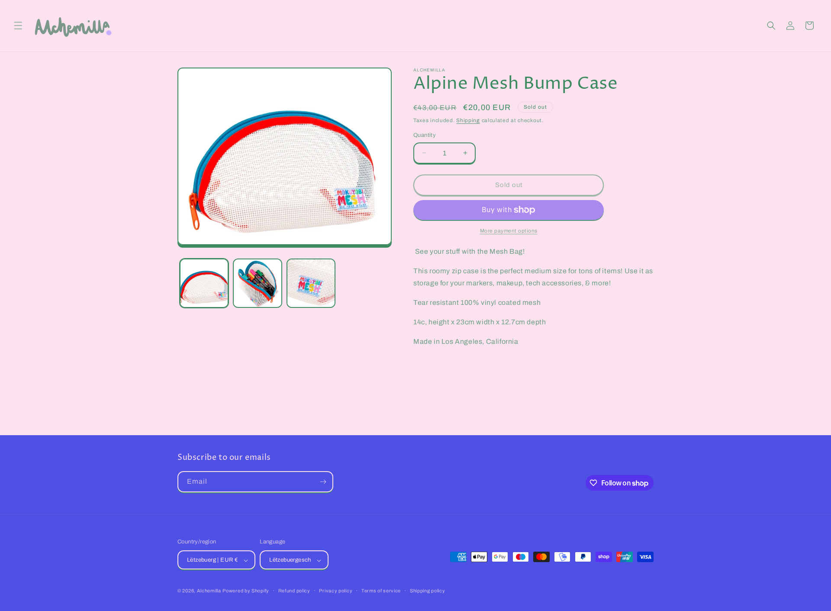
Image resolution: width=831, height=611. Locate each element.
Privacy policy (335, 590)
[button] (18, 25)
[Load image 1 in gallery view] (204, 283)
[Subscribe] (322, 481)
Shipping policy (427, 590)
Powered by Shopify (245, 591)
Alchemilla (209, 591)
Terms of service (381, 590)
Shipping (468, 120)
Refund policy (294, 590)
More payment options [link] (509, 231)
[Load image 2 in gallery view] (257, 283)
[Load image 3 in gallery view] (311, 283)
